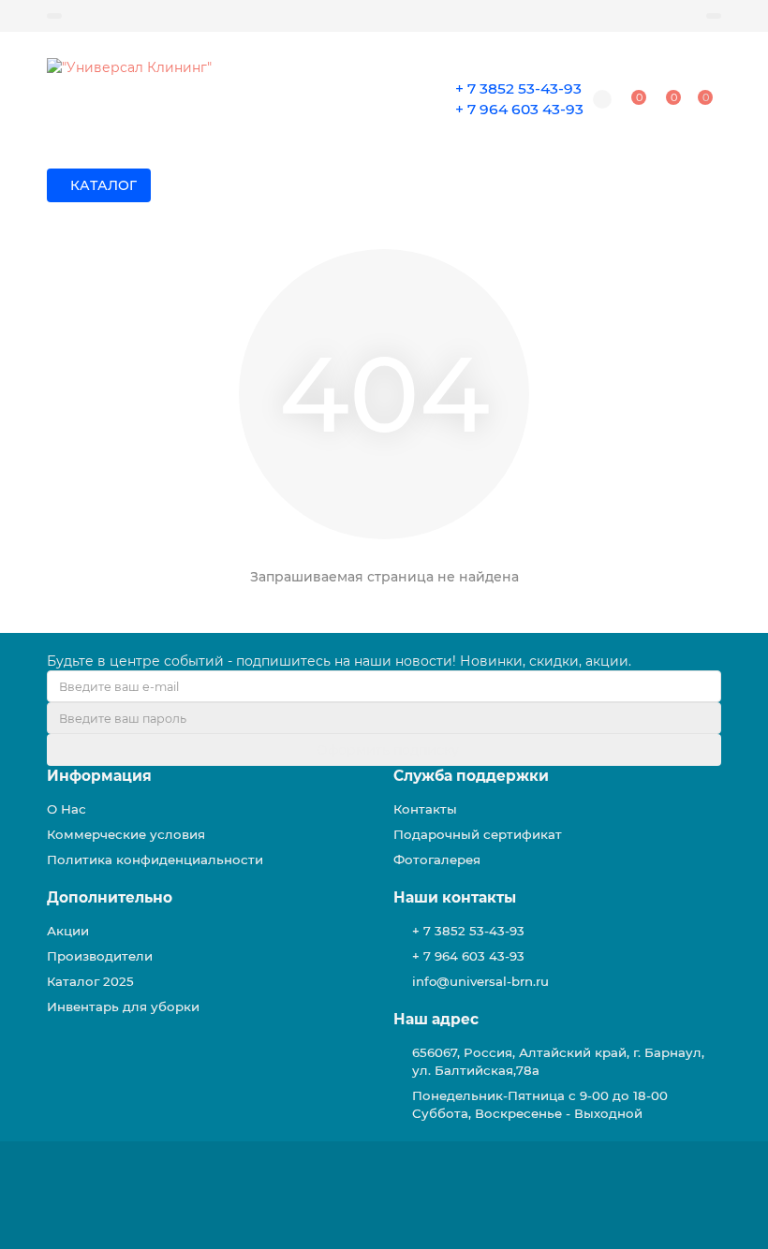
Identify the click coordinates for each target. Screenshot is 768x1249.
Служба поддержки (471, 776)
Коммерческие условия (126, 834)
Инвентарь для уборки (123, 1006)
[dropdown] (54, 16)
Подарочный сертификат (477, 834)
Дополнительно (109, 897)
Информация (99, 776)
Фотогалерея (436, 859)
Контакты (425, 808)
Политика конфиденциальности (155, 859)
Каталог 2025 (90, 981)
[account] (713, 16)
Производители (100, 955)
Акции (68, 930)
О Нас (66, 808)
